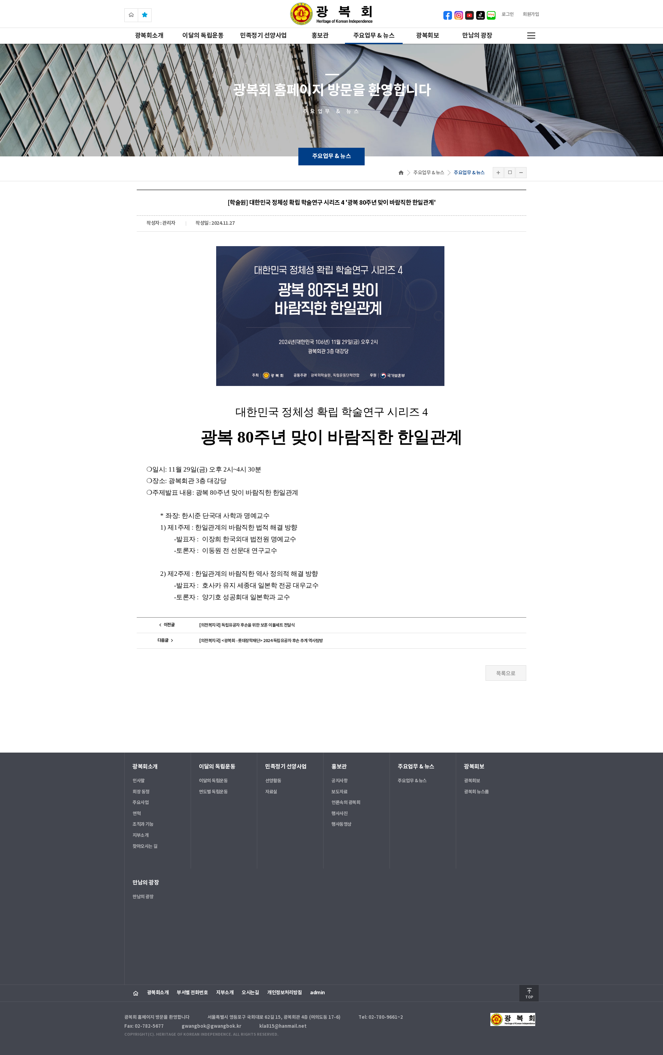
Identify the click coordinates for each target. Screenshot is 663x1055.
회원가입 (531, 14)
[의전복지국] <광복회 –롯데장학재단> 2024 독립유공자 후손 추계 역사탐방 (261, 640)
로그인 (508, 14)
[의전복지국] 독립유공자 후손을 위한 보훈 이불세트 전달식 (247, 625)
